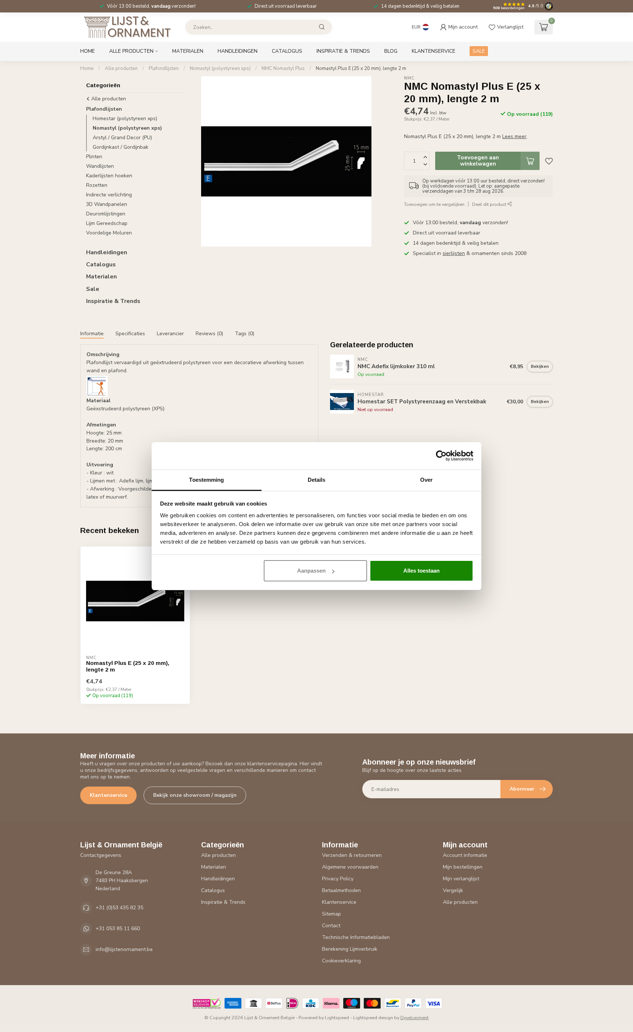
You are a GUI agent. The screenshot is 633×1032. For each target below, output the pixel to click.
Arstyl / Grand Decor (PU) (122, 137)
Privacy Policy (337, 878)
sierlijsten (454, 253)
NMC (409, 78)
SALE (479, 51)
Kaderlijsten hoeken (109, 175)
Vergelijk (453, 890)
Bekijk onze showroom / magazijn (195, 795)
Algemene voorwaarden (350, 866)
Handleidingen (238, 51)
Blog (390, 51)
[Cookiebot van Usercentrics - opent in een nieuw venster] (441, 455)
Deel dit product (489, 204)
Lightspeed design (373, 1017)
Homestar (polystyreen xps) (125, 118)
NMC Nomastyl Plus (283, 68)
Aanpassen (311, 570)
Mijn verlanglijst (461, 878)
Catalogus (287, 51)
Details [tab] (317, 480)
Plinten (94, 156)
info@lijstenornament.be (124, 949)
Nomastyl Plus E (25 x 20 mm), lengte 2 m (361, 68)
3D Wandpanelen (106, 204)
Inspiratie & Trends (343, 51)
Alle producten (131, 51)
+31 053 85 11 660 (118, 928)
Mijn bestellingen (462, 866)
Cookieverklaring (341, 960)
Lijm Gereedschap (106, 223)
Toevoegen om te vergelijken (434, 204)
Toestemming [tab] (206, 480)
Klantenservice (433, 51)
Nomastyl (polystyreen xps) (220, 68)
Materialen (187, 51)
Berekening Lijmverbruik (349, 949)
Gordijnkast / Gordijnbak (120, 147)
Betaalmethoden (341, 890)
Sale (92, 289)
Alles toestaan (421, 570)
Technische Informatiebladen (356, 937)
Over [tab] (426, 480)
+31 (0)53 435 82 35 (119, 907)
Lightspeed (337, 1017)
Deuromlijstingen (105, 213)
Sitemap (331, 913)
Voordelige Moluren (109, 232)
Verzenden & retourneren (352, 855)
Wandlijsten (100, 166)
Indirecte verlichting (109, 194)
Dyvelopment (414, 1017)
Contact (331, 925)
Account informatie (465, 855)
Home (87, 51)
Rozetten (96, 185)
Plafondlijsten (164, 68)
